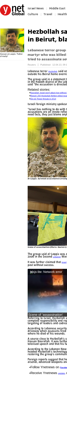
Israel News (36, 8)
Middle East (57, 8)
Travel (47, 14)
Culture (33, 14)
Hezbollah (54, 71)
